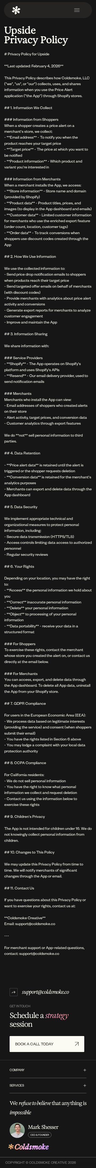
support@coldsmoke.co (45, 992)
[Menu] (77, 10)
